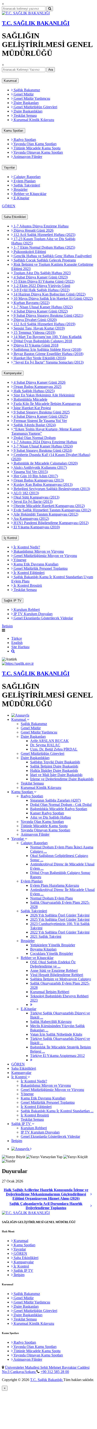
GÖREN (8, 206)
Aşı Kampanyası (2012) (31, 519)
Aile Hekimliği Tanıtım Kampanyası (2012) (45, 514)
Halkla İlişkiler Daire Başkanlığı (54, 771)
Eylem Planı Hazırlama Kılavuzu (54, 885)
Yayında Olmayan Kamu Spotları (38, 152)
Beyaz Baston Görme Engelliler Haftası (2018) (48, 354)
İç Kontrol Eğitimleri (28, 573)
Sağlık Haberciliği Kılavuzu (51, 1022)
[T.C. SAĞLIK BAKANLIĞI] (26, 13)
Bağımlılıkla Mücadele (30, 399)
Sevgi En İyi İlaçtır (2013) (33, 501)
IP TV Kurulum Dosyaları (33, 614)
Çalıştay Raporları (26, 177)
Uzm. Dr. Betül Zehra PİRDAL (53, 749)
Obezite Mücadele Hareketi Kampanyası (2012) (49, 506)
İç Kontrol (10, 538)
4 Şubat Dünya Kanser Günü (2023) (40, 277)
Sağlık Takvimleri (26, 185)
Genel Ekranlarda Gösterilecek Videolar (43, 618)
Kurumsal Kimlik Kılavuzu (33, 120)
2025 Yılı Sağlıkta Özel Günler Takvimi (59, 919)
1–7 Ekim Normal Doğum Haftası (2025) (44, 247)
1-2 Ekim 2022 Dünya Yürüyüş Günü (41, 286)
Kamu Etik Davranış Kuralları (35, 564)
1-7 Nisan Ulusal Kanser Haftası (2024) (43, 446)
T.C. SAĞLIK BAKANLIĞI (35, 23)
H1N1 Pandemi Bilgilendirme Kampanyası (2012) (51, 523)
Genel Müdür (23, 94)
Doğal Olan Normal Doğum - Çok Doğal (61, 805)
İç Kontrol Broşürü (27, 585)
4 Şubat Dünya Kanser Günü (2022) (40, 311)
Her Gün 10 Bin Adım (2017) (35, 476)
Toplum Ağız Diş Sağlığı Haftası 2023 (42, 273)
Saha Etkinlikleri (15, 217)
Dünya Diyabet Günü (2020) (35, 320)
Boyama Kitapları (43, 949)
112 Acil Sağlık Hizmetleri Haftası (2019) (44, 324)
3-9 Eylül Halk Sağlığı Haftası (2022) (41, 290)
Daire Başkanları (26, 103)
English (17, 643)
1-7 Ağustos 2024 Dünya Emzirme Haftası (45, 442)
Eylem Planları (24, 181)
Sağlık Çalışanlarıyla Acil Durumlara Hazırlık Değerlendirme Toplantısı (45, 1206)
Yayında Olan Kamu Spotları (35, 144)
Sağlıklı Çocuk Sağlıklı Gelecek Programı (44, 260)
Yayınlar (9, 167)
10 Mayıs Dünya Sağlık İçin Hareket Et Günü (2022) (53, 298)
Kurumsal (10, 81)
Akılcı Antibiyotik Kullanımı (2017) (40, 467)
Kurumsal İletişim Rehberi (49, 992)
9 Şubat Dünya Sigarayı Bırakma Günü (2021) (48, 315)
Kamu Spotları (13, 130)
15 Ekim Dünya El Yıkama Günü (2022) (43, 281)
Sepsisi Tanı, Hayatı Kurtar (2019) (39, 328)
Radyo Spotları (24, 140)
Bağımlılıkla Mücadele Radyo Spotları (58, 809)
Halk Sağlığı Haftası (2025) (34, 391)
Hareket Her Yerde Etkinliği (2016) (39, 358)
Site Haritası (20, 647)
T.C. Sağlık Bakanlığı (46, 1380)
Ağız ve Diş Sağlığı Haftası (50, 817)
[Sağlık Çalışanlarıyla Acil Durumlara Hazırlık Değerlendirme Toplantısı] (92, 1206)
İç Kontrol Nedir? (26, 547)
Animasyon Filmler (27, 157)
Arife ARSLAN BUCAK (49, 741)
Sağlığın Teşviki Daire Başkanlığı (55, 762)
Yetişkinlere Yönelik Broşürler (52, 945)
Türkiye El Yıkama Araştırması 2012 (57, 1056)
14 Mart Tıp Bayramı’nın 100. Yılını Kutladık (47, 337)
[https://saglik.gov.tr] (18, 663)
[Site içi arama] (13, 651)
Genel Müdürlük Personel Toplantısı (40, 568)
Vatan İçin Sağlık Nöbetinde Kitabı (56, 1034)
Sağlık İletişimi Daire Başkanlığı (54, 766)
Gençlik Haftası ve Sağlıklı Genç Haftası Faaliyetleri (52, 256)
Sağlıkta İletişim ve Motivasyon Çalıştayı (60, 979)
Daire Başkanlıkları (27, 111)
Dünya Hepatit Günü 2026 (33, 230)
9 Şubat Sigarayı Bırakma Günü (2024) (42, 450)
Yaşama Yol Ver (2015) (30, 472)
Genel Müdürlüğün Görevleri (35, 107)
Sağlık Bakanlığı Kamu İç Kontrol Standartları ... (57, 1111)
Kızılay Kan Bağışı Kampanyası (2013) (43, 484)
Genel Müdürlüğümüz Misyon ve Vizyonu (45, 556)
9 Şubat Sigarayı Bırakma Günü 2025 (41, 412)
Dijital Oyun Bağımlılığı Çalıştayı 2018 (42, 341)
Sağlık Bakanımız (26, 90)
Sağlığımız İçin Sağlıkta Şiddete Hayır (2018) (47, 349)
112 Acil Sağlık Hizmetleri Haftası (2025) (44, 235)
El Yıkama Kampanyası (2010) (36, 527)
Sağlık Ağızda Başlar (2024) (34, 425)
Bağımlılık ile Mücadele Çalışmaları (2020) (45, 463)
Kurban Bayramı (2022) (31, 303)
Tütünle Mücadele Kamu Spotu (37, 148)
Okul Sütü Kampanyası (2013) (36, 497)
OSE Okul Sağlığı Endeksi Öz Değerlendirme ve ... (53, 964)
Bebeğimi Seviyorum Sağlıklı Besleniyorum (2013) (51, 489)
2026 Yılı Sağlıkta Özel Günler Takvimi (59, 915)
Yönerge (19, 560)
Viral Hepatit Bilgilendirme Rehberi (56, 975)
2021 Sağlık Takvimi (45, 936)
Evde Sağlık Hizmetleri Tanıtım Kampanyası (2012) (52, 510)
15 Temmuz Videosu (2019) (34, 332)
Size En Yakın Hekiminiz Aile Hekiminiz (44, 395)
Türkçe (16, 638)
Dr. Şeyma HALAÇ (45, 745)
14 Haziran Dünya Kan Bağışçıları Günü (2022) (49, 294)
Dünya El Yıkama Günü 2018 (35, 345)
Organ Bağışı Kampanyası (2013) (38, 480)
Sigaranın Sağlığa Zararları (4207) (55, 800)
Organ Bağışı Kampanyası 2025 (37, 387)
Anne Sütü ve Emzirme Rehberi (54, 971)
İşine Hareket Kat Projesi (32, 408)
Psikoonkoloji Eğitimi (29, 252)
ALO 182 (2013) (26, 493)
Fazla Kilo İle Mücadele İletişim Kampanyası (47, 404)
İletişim (7, 626)
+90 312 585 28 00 (54, 1372)
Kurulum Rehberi (26, 610)
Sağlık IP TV (12, 600)
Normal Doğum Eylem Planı (51, 898)
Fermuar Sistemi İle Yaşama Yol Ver (40, 421)
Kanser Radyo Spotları (47, 813)
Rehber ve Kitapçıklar (29, 194)
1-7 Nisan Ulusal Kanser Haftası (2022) (43, 307)
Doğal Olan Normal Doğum (34, 438)
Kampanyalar (13, 373)
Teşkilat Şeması (25, 115)
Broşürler (20, 189)
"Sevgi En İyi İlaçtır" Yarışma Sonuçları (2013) (48, 362)
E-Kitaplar (21, 198)
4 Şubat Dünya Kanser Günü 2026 (39, 382)
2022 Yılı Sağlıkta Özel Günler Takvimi (59, 932)
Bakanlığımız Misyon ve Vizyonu (38, 551)
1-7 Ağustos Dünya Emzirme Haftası (41, 226)
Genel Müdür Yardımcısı (31, 98)
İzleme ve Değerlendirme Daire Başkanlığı (61, 779)
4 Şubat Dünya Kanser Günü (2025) (40, 416)
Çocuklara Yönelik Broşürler (51, 953)
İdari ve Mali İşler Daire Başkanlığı (56, 775)
